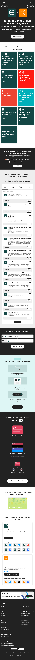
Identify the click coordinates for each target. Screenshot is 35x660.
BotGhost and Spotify (25, 615)
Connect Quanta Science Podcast (11, 574)
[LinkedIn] (13, 655)
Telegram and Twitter (25, 622)
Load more (17, 321)
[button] (33, 2)
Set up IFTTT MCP (17, 165)
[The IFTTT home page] (3, 2)
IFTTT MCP (3, 613)
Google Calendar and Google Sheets (27, 611)
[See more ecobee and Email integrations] (26, 550)
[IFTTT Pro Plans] (30, 204)
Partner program (16, 652)
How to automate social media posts (7, 643)
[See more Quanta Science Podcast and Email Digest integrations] (26, 582)
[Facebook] (10, 655)
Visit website (6, 571)
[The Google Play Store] (21, 649)
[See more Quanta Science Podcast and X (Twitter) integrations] (17, 582)
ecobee (7, 21)
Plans (2, 620)
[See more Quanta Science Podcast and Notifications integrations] (8, 582)
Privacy (25, 652)
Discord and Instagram (25, 608)
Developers (7, 652)
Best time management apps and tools (7, 632)
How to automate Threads (5, 641)
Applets (2, 611)
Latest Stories (4, 627)
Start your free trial (17, 481)
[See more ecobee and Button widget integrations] (26, 545)
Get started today (17, 36)
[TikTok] (23, 655)
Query (10, 206)
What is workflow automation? (6, 634)
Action (10, 195)
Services (2, 608)
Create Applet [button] (17, 346)
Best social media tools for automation (7, 645)
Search (2, 618)
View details (7, 200)
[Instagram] (15, 655)
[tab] (5, 187)
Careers (11, 652)
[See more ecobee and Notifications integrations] (17, 545)
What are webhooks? (4, 638)
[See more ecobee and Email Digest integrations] (8, 550)
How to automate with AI (5, 629)
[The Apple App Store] (14, 649)
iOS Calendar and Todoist (25, 620)
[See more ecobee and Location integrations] (8, 545)
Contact (21, 652)
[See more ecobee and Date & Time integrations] (17, 550)
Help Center (3, 615)
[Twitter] (20, 655)
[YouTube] (18, 655)
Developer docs (3, 622)
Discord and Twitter (24, 624)
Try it (29, 200)
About (29, 652)
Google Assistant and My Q (26, 613)
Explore (2, 606)
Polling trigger (11, 305)
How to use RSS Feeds (5, 636)
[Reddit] (26, 655)
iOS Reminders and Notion (26, 618)
